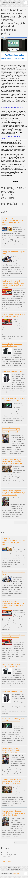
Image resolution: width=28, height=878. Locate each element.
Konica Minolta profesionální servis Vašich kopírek (12, 345)
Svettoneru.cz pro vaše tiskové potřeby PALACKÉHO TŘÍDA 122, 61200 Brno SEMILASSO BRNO (13, 461)
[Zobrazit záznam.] (7, 228)
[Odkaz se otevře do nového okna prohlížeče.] (14, 44)
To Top (25, 873)
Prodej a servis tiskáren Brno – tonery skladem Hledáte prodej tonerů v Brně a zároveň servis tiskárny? (13, 284)
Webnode (18, 869)
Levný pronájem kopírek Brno (12, 371)
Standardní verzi (15, 873)
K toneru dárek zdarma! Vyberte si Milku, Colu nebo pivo (13, 315)
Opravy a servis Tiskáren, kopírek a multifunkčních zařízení (13, 399)
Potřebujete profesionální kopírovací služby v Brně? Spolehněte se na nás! (11, 430)
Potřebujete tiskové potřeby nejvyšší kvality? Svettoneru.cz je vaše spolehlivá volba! (13, 493)
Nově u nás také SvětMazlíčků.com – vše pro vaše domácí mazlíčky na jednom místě (13, 221)
